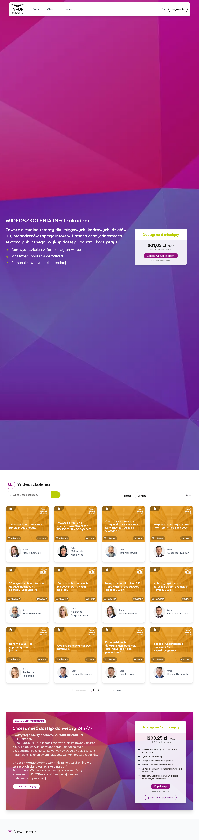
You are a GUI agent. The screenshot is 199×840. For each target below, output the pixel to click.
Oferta (50, 9)
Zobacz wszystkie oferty (160, 255)
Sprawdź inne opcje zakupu (160, 797)
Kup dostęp (160, 786)
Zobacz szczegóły (26, 786)
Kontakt (69, 9)
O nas (36, 9)
